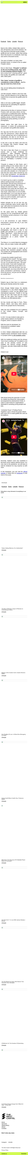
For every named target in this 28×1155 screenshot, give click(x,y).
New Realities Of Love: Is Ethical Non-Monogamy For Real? (14, 735)
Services (4, 1124)
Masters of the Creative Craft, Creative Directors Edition (13, 673)
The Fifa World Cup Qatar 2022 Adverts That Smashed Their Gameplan (13, 982)
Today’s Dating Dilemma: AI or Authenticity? (12, 548)
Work (3, 1122)
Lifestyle (5, 482)
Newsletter (23, 1153)
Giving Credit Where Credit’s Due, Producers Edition (13, 799)
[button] (4, 41)
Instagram (4, 1142)
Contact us (4, 1153)
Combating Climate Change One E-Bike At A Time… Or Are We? (12, 1104)
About (3, 1127)
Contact (4, 1128)
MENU (25, 2)
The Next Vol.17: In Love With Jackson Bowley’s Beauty (13, 920)
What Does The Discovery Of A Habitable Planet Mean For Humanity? (13, 860)
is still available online (18, 335)
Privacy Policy (5, 1150)
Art (2, 482)
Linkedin (10, 1142)
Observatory (5, 1125)
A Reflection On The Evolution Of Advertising (12, 1043)
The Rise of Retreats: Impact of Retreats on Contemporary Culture (12, 609)
